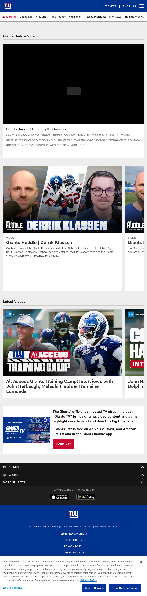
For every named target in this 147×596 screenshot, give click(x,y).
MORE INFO (63, 444)
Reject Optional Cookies (125, 588)
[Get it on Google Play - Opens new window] (86, 498)
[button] (74, 91)
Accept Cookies (94, 588)
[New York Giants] (73, 514)
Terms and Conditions (73, 533)
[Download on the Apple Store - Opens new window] (59, 497)
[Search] (134, 6)
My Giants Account (73, 552)
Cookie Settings (12, 587)
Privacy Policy (73, 546)
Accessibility (73, 539)
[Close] (141, 562)
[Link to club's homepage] (7, 5)
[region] (73, 576)
